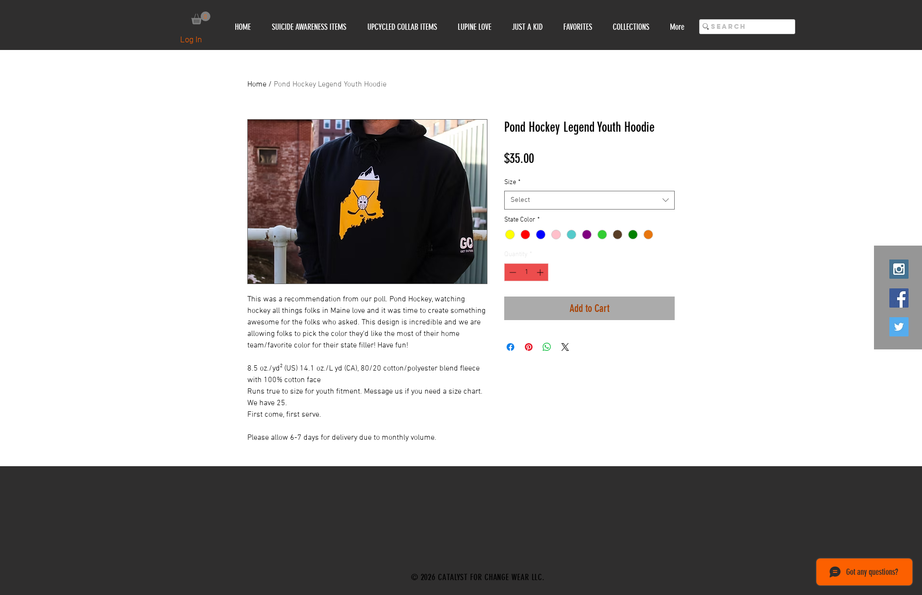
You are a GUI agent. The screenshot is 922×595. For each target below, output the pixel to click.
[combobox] (589, 200)
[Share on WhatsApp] (547, 347)
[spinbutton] (526, 272)
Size (512, 182)
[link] (200, 18)
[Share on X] (565, 347)
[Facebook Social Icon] (899, 298)
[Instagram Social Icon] (899, 269)
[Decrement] (512, 272)
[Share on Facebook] (510, 347)
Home (257, 84)
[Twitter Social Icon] (899, 326)
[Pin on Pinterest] (528, 347)
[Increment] (541, 272)
